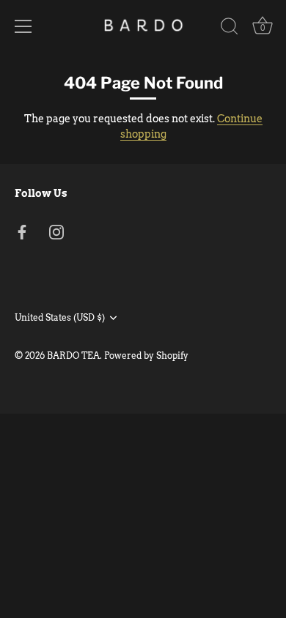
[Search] (229, 28)
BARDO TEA (73, 356)
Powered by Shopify (146, 356)
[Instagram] (56, 231)
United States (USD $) (60, 318)
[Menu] (23, 26)
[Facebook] (22, 231)
